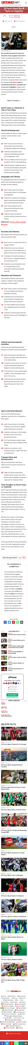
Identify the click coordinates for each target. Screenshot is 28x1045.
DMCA (16, 1000)
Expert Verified (7, 21)
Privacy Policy (5, 1002)
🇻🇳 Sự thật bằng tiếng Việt (13, 1026)
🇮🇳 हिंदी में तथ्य (21, 1014)
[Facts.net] (10, 2)
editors (13, 593)
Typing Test (4, 712)
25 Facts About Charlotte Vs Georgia (13, 744)
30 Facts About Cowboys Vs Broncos (13, 916)
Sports (13, 27)
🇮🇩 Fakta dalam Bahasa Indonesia (13, 1016)
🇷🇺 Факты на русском (19, 1024)
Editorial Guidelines (20, 21)
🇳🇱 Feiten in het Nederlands (7, 1022)
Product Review (5, 998)
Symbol (3, 704)
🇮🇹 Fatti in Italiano (20, 1006)
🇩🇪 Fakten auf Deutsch (7, 1004)
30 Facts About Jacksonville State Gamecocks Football (16, 646)
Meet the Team (21, 996)
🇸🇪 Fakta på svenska (7, 1010)
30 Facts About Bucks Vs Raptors (12, 896)
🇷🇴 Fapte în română (6, 1024)
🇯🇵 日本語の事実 (7, 1018)
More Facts (22, 1002)
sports (15, 82)
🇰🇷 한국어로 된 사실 (18, 1018)
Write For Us (22, 998)
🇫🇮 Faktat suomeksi (6, 1012)
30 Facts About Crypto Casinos (17, 634)
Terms (21, 1000)
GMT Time (4, 708)
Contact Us (14, 998)
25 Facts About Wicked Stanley (11, 959)
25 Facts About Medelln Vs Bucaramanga (15, 652)
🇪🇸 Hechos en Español (8, 1006)
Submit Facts (13, 1002)
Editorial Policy (11, 996)
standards (19, 589)
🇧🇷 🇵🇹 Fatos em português (7, 1008)
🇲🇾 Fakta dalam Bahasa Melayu (13, 1020)
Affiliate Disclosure (8, 1000)
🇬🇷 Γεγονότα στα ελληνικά (9, 1014)
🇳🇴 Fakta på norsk (19, 1010)
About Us (3, 996)
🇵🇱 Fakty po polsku (21, 1022)
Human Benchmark (6, 716)
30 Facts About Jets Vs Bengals (12, 875)
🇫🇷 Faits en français (20, 1004)
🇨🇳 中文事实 (19, 1028)
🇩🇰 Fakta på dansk (21, 1008)
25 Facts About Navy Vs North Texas (13, 810)
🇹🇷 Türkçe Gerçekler (9, 1028)
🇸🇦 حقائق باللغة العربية (19, 1012)
